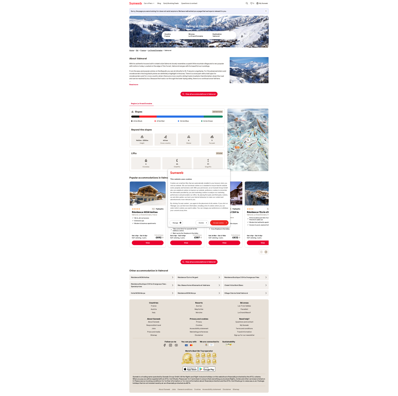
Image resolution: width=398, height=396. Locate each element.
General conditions (184, 389)
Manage (175, 223)
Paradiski (244, 309)
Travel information (244, 332)
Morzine (199, 312)
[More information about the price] (163, 237)
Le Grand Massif (244, 312)
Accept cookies (218, 223)
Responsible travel (153, 325)
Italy (153, 312)
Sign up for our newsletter (244, 335)
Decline (201, 223)
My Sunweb (244, 325)
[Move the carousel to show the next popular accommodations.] (266, 252)
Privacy (199, 322)
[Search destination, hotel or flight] (247, 3)
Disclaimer (199, 335)
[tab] (141, 103)
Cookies (199, 325)
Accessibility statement (199, 328)
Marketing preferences (199, 332)
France (153, 306)
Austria (154, 309)
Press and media (153, 332)
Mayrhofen (199, 309)
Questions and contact (244, 322)
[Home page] (135, 3)
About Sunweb (153, 322)
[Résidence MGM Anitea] (148, 214)
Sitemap (153, 335)
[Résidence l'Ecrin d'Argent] (263, 214)
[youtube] (176, 346)
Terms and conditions (244, 328)
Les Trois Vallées (244, 306)
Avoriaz (199, 306)
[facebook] (164, 346)
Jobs (154, 328)
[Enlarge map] (248, 140)
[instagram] (170, 346)
